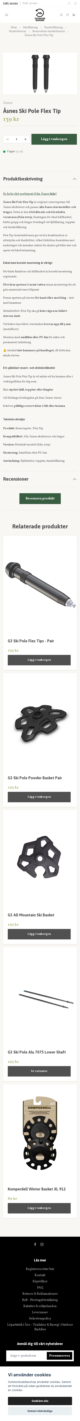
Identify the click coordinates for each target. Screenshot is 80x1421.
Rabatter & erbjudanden (40, 1306)
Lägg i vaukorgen (39, 660)
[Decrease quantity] (7, 139)
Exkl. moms (30, 3)
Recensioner (15, 479)
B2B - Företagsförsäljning (40, 1300)
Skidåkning (30, 27)
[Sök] (61, 15)
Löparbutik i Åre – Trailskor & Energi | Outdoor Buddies (40, 1327)
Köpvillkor (40, 1281)
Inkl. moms (10, 3)
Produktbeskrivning (23, 178)
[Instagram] (41, 1244)
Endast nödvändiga (40, 1410)
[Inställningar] (69, 3)
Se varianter (39, 1071)
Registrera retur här (40, 1269)
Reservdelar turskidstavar (48, 31)
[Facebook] (35, 1244)
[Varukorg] (74, 15)
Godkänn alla (40, 1400)
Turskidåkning (53, 27)
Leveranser (40, 1312)
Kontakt (40, 1275)
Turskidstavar (17, 31)
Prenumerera (59, 1356)
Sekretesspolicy (40, 1319)
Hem (14, 27)
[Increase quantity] (25, 139)
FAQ (40, 1288)
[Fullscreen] (40, 73)
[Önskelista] (67, 15)
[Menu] (6, 15)
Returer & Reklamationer (40, 1294)
